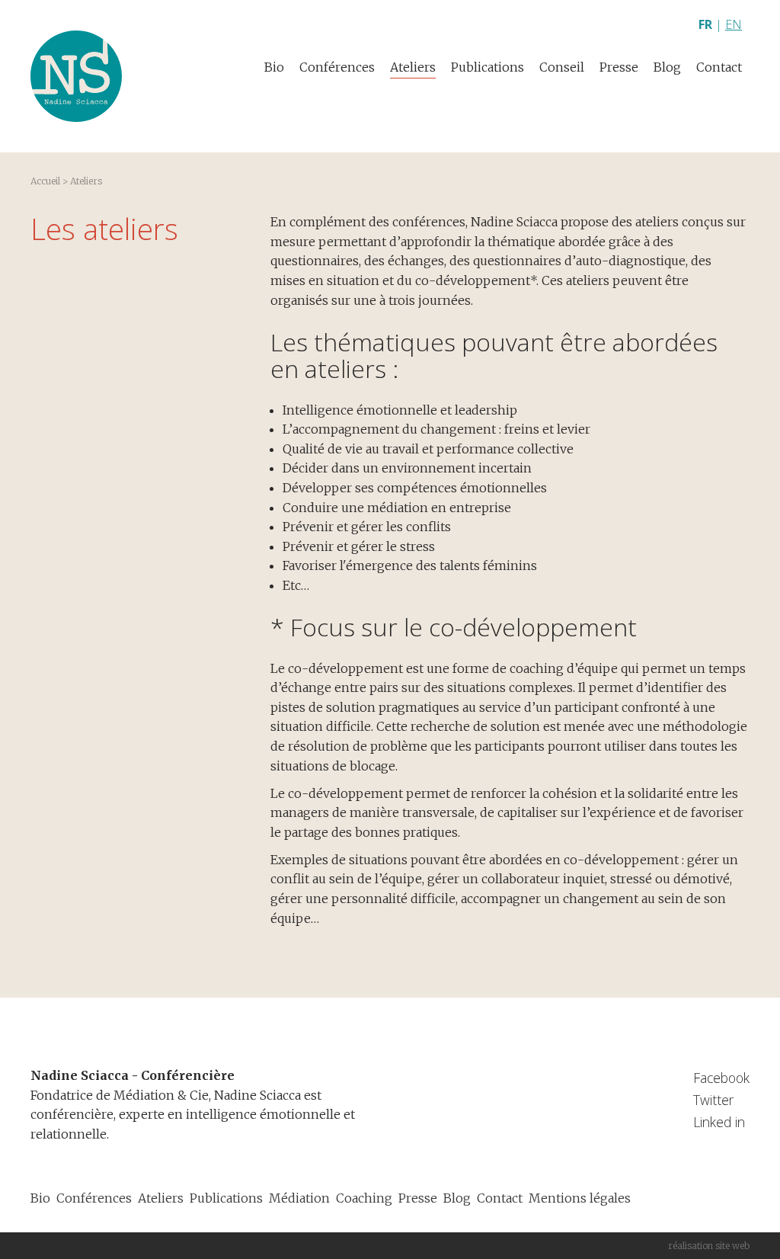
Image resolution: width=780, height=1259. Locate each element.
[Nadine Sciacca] (76, 76)
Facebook (721, 1077)
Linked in (719, 1122)
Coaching (364, 1198)
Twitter (713, 1100)
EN (733, 24)
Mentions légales (580, 1198)
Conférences (337, 67)
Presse (618, 67)
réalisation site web (709, 1245)
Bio (274, 67)
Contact (719, 67)
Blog (667, 67)
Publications (487, 67)
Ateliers (413, 67)
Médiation (299, 1198)
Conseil (561, 67)
